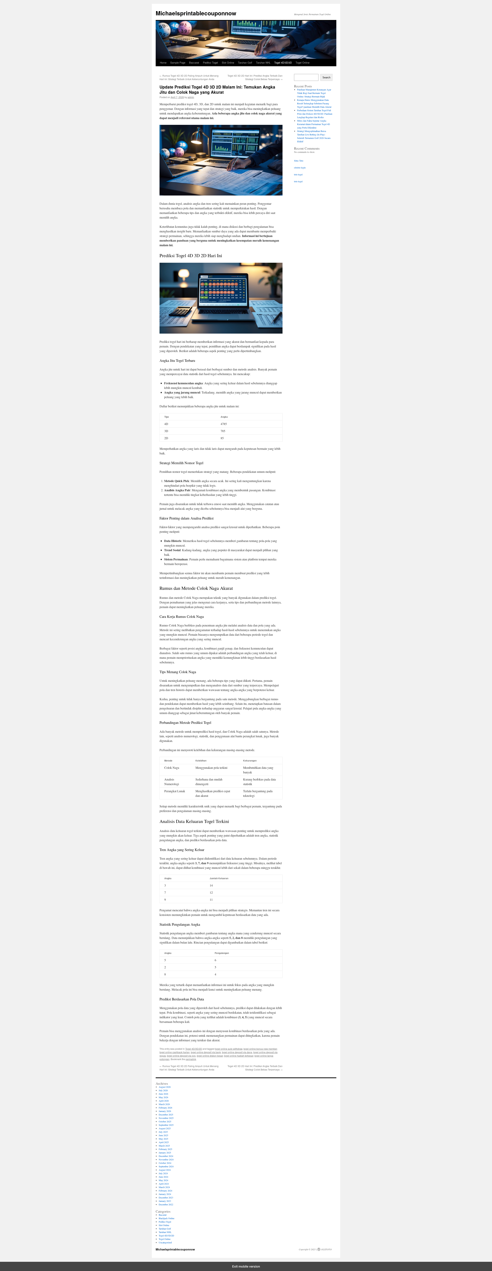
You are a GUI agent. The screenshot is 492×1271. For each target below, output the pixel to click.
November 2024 (166, 1159)
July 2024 (163, 1173)
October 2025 (165, 1121)
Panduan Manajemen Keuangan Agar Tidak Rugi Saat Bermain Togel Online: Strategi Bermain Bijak (314, 93)
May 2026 (163, 1097)
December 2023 (166, 1197)
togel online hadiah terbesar (238, 1055)
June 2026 (163, 1093)
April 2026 (164, 1100)
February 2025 (165, 1149)
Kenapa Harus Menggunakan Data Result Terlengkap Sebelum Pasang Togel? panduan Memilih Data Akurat (314, 103)
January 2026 (165, 1111)
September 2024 (166, 1166)
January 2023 (165, 1200)
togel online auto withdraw (228, 1048)
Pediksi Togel (210, 62)
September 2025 (166, 1124)
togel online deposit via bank (206, 1052)
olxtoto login (300, 167)
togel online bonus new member (260, 1048)
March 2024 (164, 1187)
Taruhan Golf (245, 62)
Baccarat (194, 62)
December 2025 (166, 1114)
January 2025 (165, 1152)
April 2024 (164, 1183)
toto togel (298, 174)
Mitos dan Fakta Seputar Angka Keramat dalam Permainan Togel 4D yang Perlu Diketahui (313, 124)
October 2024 (165, 1162)
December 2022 (166, 1204)
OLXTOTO (326, 1249)
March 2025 (164, 1145)
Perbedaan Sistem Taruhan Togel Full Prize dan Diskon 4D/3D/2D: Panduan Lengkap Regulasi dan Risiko (314, 114)
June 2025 (163, 1135)
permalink (191, 1059)
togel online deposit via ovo (181, 1055)
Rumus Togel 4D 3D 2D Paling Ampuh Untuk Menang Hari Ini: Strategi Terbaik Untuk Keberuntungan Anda (189, 77)
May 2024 (163, 1180)
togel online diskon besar (210, 1055)
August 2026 (165, 1086)
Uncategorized (165, 1242)
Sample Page (177, 62)
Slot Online (228, 62)
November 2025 (166, 1117)
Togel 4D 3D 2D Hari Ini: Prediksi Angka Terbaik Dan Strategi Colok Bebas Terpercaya (255, 77)
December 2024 (166, 1155)
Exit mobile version (246, 1266)
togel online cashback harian (175, 1052)
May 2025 (163, 1138)
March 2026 (164, 1104)
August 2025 (165, 1128)
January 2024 (165, 1194)
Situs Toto (298, 160)
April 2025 (164, 1142)
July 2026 (163, 1090)
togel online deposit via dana (237, 1052)
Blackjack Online (166, 1218)
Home (163, 62)
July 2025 (163, 1131)
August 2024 (165, 1169)
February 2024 (165, 1190)
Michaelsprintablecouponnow (196, 13)
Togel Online (302, 62)
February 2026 (165, 1107)
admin (191, 97)
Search (326, 77)
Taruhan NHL (263, 62)
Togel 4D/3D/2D (283, 62)
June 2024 (163, 1176)
